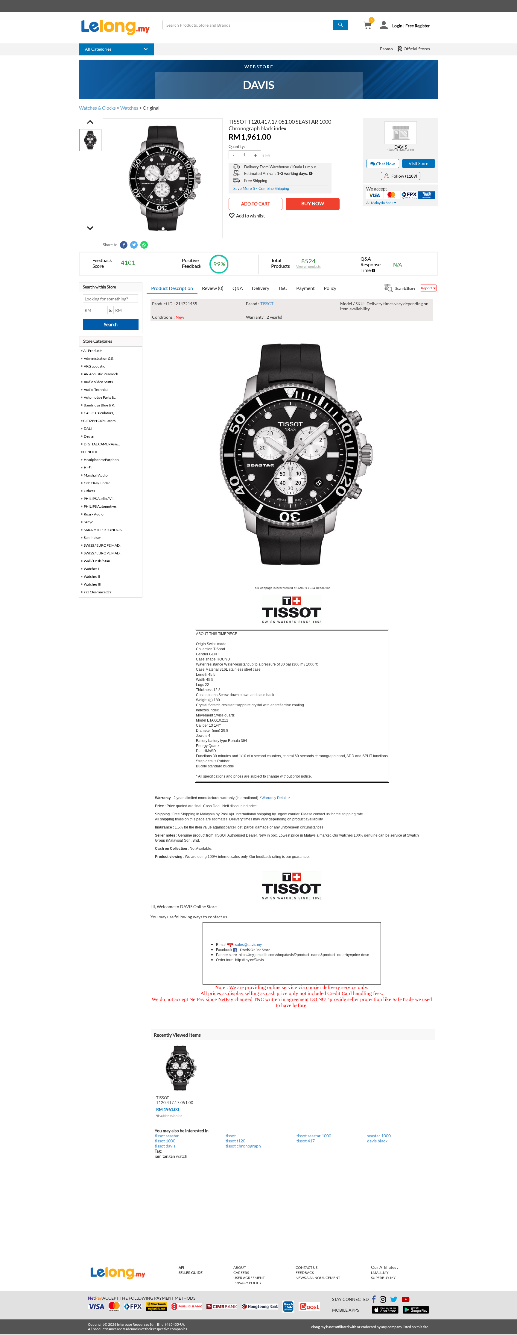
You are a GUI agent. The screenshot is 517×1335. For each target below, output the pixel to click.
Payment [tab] (305, 288)
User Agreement (249, 1277)
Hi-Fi (88, 467)
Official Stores (416, 48)
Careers (241, 1272)
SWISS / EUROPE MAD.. (102, 545)
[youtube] (406, 1300)
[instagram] (383, 1300)
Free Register (417, 25)
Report (427, 288)
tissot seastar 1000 (313, 1135)
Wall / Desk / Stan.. (98, 561)
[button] (90, 122)
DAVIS (400, 146)
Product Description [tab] (172, 288)
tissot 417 (305, 1140)
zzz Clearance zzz (98, 592)
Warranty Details (274, 798)
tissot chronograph (243, 1145)
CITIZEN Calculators (99, 420)
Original (151, 108)
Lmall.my (380, 1272)
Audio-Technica (96, 389)
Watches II (92, 576)
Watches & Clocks (97, 108)
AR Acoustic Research (101, 374)
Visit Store (418, 163)
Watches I (91, 568)
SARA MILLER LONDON (103, 529)
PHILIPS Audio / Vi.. (99, 498)
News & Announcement (318, 1277)
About (239, 1267)
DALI (88, 428)
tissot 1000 (165, 1140)
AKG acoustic (94, 366)
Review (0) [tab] (212, 288)
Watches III (92, 584)
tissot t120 (235, 1140)
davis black (377, 1140)
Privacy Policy (247, 1282)
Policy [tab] (330, 288)
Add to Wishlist (170, 1116)
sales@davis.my (248, 945)
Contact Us (306, 1267)
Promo (386, 48)
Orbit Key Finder (97, 483)
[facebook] (373, 1299)
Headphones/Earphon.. (102, 459)
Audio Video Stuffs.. (99, 382)
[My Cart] (368, 25)
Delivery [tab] (260, 288)
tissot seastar (167, 1135)
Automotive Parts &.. (100, 397)
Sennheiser (92, 537)
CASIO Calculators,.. (100, 413)
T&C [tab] (282, 288)
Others (89, 491)
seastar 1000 (379, 1135)
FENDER (90, 452)
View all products (308, 266)
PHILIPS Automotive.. (101, 506)
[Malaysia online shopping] (118, 27)
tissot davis (165, 1145)
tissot (231, 1135)
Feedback (305, 1272)
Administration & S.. (99, 358)
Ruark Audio (94, 514)
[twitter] (393, 1300)
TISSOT (266, 303)
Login (397, 25)
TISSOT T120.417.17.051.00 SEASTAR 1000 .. (174, 1102)
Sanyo (88, 522)
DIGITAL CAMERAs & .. (102, 444)
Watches (129, 108)
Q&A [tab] (237, 288)
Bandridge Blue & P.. (99, 405)
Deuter (89, 436)
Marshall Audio (96, 475)
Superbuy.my (383, 1277)
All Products (92, 350)
